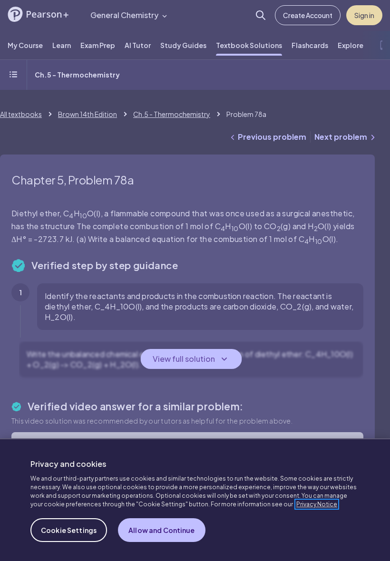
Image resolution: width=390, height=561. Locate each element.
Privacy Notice (316, 504)
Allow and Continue (161, 530)
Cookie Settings (69, 530)
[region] (195, 499)
